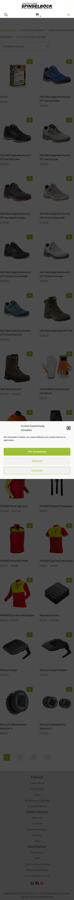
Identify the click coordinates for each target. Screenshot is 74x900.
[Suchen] (6, 14)
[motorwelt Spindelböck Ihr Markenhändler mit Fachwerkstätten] (37, 5)
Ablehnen (37, 461)
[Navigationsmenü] (68, 15)
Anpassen (37, 470)
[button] (68, 428)
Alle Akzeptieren (37, 451)
